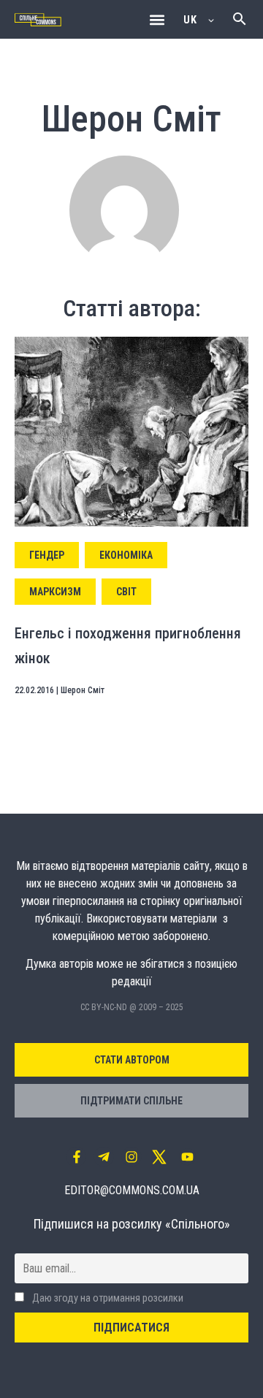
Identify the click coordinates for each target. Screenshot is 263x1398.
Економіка (126, 555)
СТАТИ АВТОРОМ (131, 1060)
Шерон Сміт (82, 690)
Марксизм (55, 591)
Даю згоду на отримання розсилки (106, 1298)
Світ (126, 591)
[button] (157, 19)
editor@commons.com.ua (131, 1190)
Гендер (46, 555)
